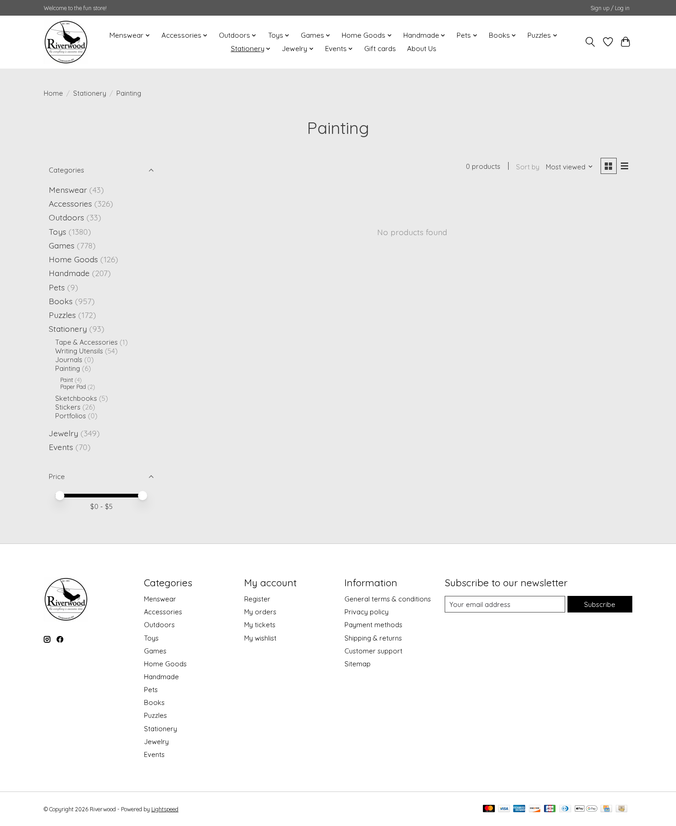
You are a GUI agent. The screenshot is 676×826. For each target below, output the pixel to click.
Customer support (373, 651)
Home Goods (73, 259)
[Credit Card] (606, 809)
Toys (57, 231)
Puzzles (62, 315)
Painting (67, 368)
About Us (421, 48)
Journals (68, 359)
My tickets (259, 624)
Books (61, 301)
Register (257, 599)
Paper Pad (73, 386)
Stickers (67, 407)
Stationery (89, 93)
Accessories (70, 203)
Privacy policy (366, 611)
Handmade (69, 273)
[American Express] (519, 809)
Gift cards (380, 48)
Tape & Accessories (86, 342)
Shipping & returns (373, 638)
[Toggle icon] (590, 42)
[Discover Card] (535, 809)
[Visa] (504, 809)
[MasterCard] (489, 809)
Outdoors (66, 217)
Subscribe (599, 604)
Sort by (527, 166)
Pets (57, 287)
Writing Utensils (79, 351)
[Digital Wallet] (586, 809)
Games (61, 245)
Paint (66, 379)
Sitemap (357, 663)
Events (61, 447)
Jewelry (63, 433)
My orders (260, 611)
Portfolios (70, 415)
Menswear (68, 190)
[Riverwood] (66, 42)
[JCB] (550, 809)
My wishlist (260, 638)
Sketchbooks (76, 398)
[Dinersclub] (565, 809)
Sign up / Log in (610, 8)
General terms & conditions (387, 599)
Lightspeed (164, 809)
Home (53, 93)
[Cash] (621, 809)
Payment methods (373, 624)
